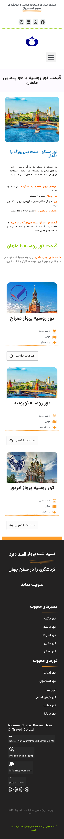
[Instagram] (21, 22)
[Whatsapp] (35, 22)
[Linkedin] (28, 22)
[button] (51, 57)
